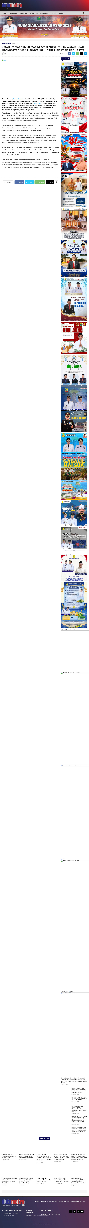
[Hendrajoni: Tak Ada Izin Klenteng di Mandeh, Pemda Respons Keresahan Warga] (27, 1171)
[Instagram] (74, 1211)
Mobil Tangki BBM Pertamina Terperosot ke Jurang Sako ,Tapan (44, 1179)
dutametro (9, 53)
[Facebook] (69, 53)
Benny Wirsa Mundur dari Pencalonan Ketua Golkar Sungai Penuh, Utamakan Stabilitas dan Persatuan (79, 1129)
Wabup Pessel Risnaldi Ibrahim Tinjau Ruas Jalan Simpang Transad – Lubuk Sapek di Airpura (61, 1157)
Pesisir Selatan (37, 103)
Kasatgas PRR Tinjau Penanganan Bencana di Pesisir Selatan (9, 1156)
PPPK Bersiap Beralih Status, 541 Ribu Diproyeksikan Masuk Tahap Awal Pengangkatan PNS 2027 (79, 1109)
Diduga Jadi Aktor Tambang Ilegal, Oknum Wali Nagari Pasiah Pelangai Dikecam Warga (78, 1180)
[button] (83, 13)
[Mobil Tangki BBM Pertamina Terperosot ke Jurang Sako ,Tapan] (44, 1171)
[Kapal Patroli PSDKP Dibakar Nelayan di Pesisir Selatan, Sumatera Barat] (62, 1171)
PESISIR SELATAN (6, 43)
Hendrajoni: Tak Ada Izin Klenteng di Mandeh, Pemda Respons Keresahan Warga (26, 1180)
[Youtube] (82, 1211)
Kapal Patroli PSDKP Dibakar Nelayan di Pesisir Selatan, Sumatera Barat (61, 1179)
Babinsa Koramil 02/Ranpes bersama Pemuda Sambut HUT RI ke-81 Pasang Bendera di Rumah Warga (44, 1158)
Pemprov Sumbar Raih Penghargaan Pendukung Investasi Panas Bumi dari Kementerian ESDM (79, 1090)
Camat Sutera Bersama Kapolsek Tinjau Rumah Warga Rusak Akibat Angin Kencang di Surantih (79, 1157)
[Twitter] (73, 53)
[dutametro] (3, 53)
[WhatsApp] (77, 53)
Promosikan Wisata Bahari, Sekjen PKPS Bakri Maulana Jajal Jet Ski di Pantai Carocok (9, 1180)
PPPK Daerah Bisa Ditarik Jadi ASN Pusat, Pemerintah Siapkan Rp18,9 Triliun (79, 1099)
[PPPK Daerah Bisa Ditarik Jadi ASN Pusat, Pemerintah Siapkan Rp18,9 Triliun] (65, 1100)
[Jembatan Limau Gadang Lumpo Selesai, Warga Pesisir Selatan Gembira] (27, 1147)
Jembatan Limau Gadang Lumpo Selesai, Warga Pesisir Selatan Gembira (26, 1156)
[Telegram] (85, 53)
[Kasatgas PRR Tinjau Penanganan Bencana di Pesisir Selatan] (10, 1147)
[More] (56, 182)
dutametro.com (18, 99)
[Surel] (81, 53)
